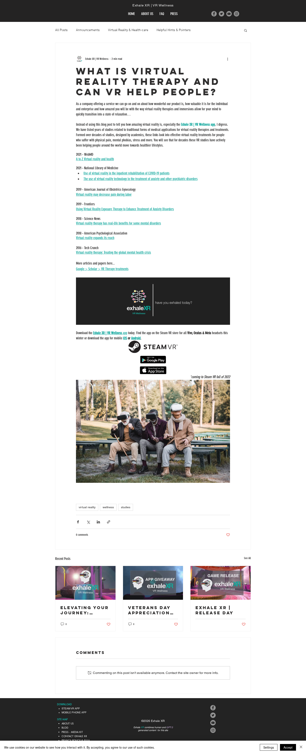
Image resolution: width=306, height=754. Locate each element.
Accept (288, 747)
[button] (246, 30)
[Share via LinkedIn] (98, 522)
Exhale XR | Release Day (214, 610)
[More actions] (227, 58)
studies (125, 507)
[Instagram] (236, 13)
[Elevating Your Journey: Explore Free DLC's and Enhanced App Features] (85, 583)
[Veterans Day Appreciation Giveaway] (153, 583)
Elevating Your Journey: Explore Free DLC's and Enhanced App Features (84, 610)
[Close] (301, 747)
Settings (268, 747)
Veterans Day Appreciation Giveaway (149, 610)
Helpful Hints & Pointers (174, 30)
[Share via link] (109, 522)
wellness (108, 507)
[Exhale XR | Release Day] (220, 583)
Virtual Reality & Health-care (128, 30)
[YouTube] (229, 13)
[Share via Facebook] (78, 522)
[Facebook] (214, 13)
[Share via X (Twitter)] (88, 522)
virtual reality (87, 507)
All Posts (61, 30)
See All (247, 558)
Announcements (88, 30)
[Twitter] (221, 13)
